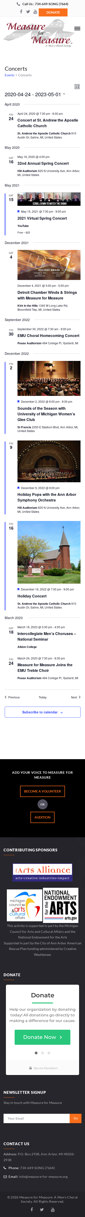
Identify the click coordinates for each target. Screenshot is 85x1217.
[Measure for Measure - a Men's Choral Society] (39, 34)
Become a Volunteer (42, 791)
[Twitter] (28, 11)
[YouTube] (35, 11)
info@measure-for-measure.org (43, 1177)
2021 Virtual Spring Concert (42, 218)
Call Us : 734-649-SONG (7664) (45, 4)
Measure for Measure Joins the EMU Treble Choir (44, 667)
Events (9, 75)
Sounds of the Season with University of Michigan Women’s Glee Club (46, 414)
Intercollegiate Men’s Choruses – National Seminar (46, 636)
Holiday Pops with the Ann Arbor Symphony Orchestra (46, 497)
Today (43, 697)
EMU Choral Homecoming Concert (48, 335)
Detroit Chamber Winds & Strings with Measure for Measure (47, 295)
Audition (42, 817)
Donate (53, 12)
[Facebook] (21, 11)
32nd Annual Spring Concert (43, 163)
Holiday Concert (32, 596)
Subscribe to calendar (40, 712)
